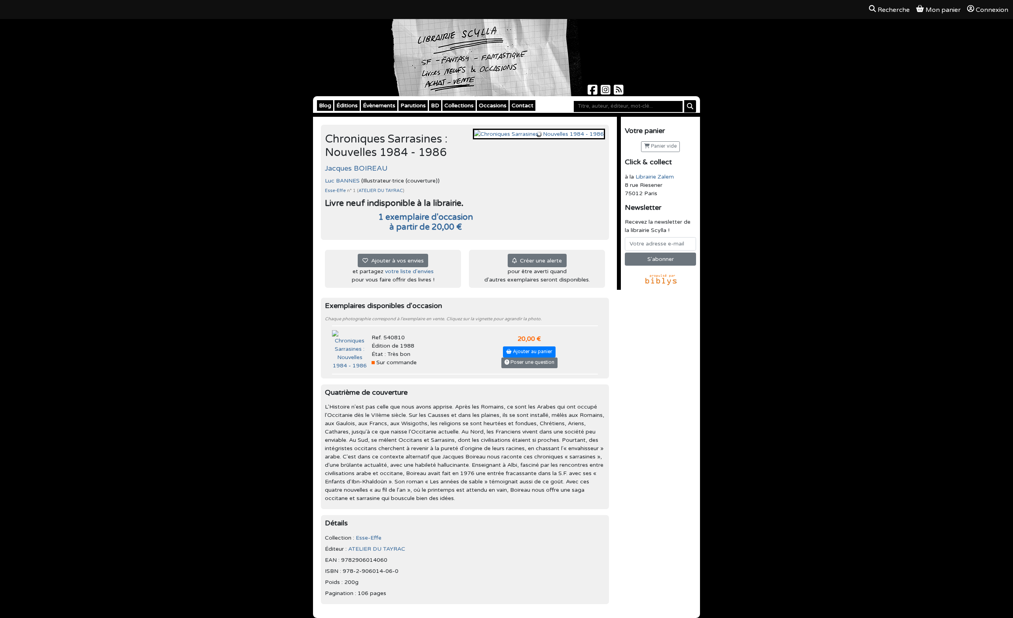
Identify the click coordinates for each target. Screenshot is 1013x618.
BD (435, 105)
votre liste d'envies (409, 271)
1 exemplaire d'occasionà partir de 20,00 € (425, 222)
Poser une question (531, 362)
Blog (325, 105)
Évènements (379, 105)
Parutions (413, 105)
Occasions (492, 105)
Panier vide (663, 146)
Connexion (992, 10)
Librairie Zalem (654, 176)
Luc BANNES (342, 180)
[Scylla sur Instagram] (606, 92)
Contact (522, 105)
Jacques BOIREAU (356, 168)
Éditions (347, 105)
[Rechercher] (690, 106)
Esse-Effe (336, 190)
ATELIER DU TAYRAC (381, 190)
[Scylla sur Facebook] (593, 92)
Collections (459, 105)
